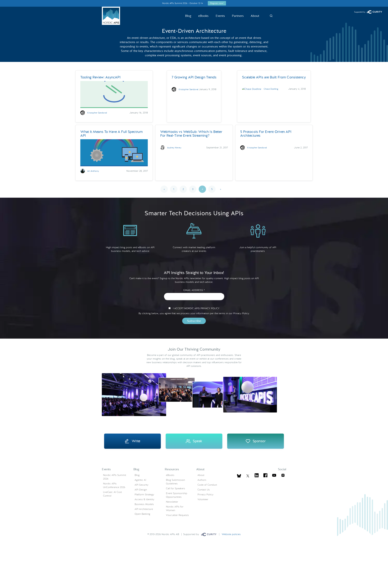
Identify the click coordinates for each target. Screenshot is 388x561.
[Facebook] (265, 476)
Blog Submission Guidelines (175, 481)
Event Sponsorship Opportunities (176, 495)
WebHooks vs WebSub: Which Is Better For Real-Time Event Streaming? (191, 133)
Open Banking (142, 513)
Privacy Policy (205, 494)
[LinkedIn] (256, 476)
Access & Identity (144, 499)
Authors (201, 480)
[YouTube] (274, 476)
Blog (188, 16)
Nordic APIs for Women (174, 508)
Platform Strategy (144, 494)
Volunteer (202, 499)
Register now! (217, 3)
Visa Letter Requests (177, 515)
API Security (141, 484)
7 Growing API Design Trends (194, 77)
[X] (239, 475)
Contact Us (203, 489)
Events (220, 16)
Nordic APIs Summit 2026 (114, 476)
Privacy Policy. (241, 313)
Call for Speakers (175, 488)
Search (271, 16)
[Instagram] (283, 476)
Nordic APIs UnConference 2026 (114, 485)
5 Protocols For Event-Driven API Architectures (265, 133)
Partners (238, 16)
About (255, 16)
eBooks (203, 16)
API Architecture (144, 509)
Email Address (194, 290)
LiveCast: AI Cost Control (112, 493)
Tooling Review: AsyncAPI (100, 77)
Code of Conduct (207, 484)
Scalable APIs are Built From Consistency (274, 77)
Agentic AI (140, 480)
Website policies (231, 534)
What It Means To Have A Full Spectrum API (111, 133)
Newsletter (172, 501)
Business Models (144, 504)
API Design (141, 489)
